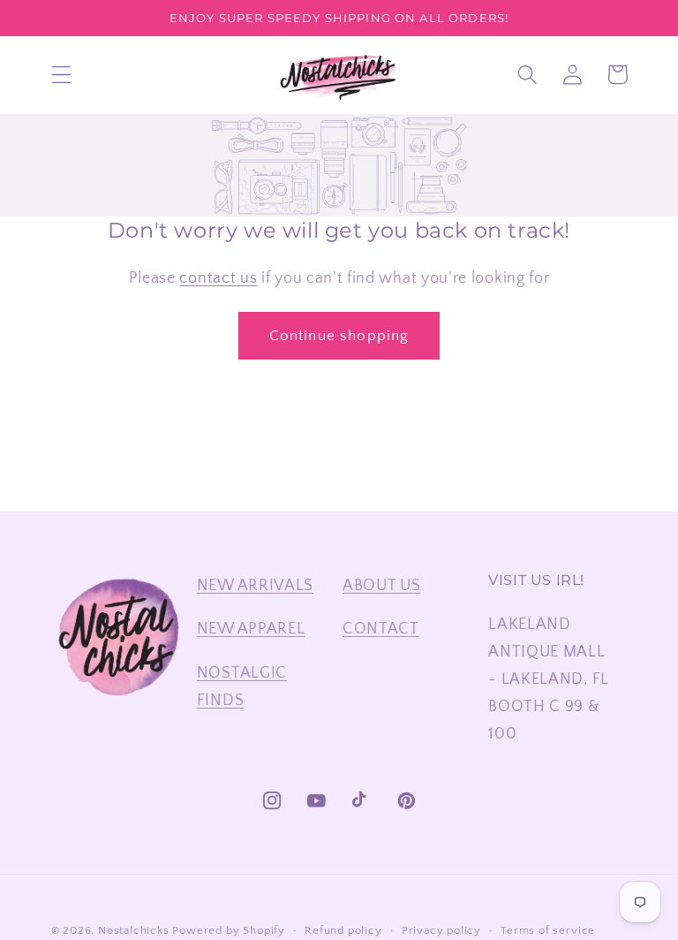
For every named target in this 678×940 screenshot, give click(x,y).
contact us (218, 278)
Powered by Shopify (228, 930)
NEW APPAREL (251, 628)
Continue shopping (339, 335)
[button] (61, 74)
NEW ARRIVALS (255, 585)
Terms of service (548, 930)
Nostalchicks (134, 930)
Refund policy (343, 930)
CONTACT (381, 628)
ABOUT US (382, 585)
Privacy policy (441, 930)
